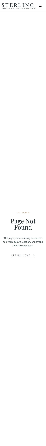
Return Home (21, 255)
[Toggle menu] (40, 5)
